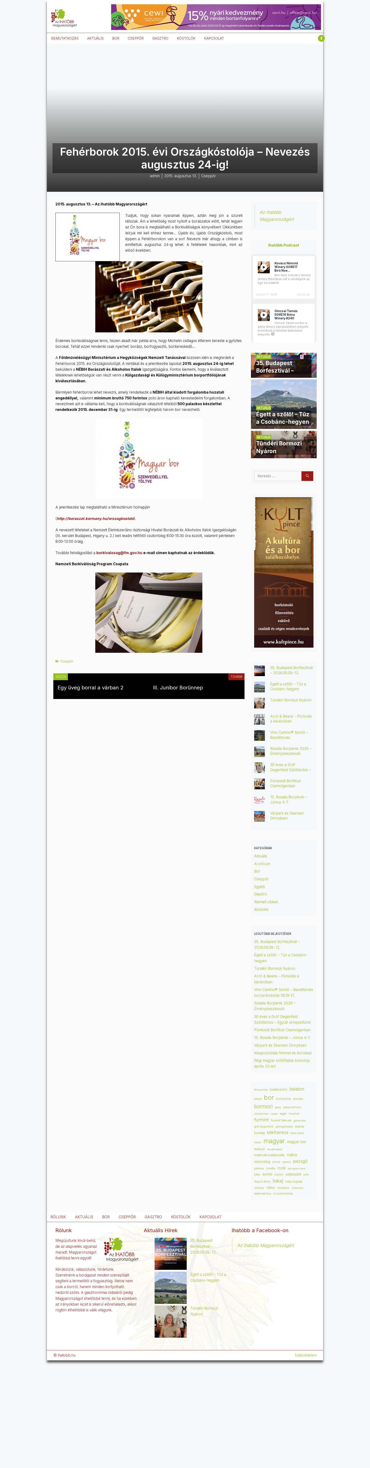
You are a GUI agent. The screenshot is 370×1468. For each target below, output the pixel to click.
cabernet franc (292, 1107)
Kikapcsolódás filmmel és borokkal (283, 1053)
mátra (292, 1155)
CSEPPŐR (136, 38)
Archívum (262, 864)
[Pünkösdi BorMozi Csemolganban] (259, 786)
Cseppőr (66, 661)
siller (257, 1174)
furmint (261, 1120)
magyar (274, 1141)
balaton (296, 1089)
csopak (274, 1114)
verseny (259, 1187)
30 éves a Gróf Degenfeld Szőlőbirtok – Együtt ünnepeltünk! (290, 770)
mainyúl (259, 1149)
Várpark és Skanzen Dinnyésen (281, 1045)
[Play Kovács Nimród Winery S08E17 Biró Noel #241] (264, 267)
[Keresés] (307, 476)
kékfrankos (277, 1132)
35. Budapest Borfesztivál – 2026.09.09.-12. (203, 1246)
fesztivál (294, 1113)
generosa (300, 1120)
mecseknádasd (274, 1149)
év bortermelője (283, 1193)
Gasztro (260, 894)
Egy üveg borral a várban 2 (91, 687)
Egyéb (259, 887)
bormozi (263, 1107)
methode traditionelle (269, 1155)
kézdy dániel (297, 1133)
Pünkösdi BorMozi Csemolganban (282, 1030)
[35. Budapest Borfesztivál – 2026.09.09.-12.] (284, 375)
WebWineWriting (262, 1193)
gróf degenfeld (263, 1126)
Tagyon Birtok (262, 1181)
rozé (281, 1168)
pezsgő (300, 1161)
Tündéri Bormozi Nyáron (290, 700)
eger (283, 1114)
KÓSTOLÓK (186, 38)
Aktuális (260, 856)
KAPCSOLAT (214, 38)
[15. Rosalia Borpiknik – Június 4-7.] (259, 802)
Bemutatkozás (65, 38)
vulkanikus (297, 1188)
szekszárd (293, 1174)
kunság (259, 1133)
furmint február (281, 1120)
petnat (276, 1161)
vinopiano (283, 1187)
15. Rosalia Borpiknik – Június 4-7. (282, 1037)
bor (269, 1097)
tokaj (278, 1181)
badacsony (278, 1089)
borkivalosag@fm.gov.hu (119, 553)
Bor (257, 871)
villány (270, 1188)
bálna (278, 1107)
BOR (115, 38)
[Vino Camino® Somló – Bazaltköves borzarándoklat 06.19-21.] (259, 738)
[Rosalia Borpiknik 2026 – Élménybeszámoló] (259, 754)
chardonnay (261, 1113)
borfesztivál (283, 1098)
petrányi (286, 1162)
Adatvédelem (306, 1355)
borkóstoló (298, 1099)
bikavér (258, 1099)
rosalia (270, 1168)
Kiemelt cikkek (266, 902)
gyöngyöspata (284, 1126)
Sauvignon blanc (297, 1168)
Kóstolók (261, 909)
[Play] (263, 267)
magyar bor (296, 1141)
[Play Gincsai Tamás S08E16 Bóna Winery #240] (264, 315)
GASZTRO (160, 38)
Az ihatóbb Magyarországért (265, 1245)
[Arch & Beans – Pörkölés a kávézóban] (259, 722)
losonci (257, 1142)
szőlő (306, 1174)
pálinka (259, 1168)
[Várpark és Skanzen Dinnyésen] (259, 819)
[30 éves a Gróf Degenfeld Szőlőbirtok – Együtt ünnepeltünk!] (259, 770)
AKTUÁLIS (95, 38)
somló (267, 1174)
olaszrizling (262, 1162)
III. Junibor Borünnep (178, 687)
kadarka (299, 1126)
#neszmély (261, 1089)
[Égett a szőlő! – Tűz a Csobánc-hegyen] (284, 426)
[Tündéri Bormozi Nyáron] (284, 455)
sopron (279, 1174)
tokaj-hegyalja (293, 1181)
